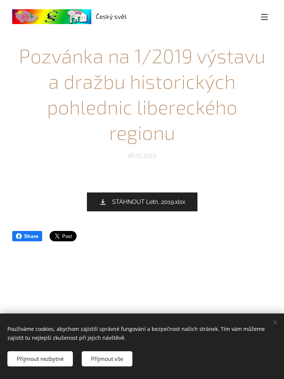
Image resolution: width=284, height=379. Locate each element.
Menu (264, 16)
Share (31, 236)
